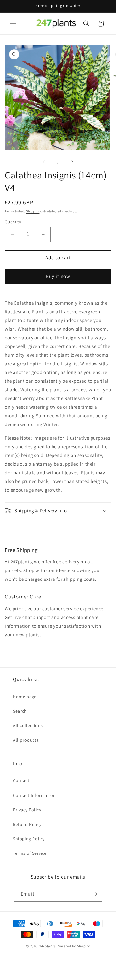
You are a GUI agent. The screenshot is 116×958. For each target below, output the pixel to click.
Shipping (33, 211)
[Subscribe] (95, 894)
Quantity (13, 221)
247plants (47, 946)
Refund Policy (27, 824)
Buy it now (58, 276)
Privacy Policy (27, 810)
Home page (24, 696)
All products (26, 740)
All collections (28, 725)
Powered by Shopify (73, 946)
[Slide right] (72, 162)
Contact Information (34, 795)
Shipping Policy (29, 839)
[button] (13, 23)
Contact (21, 780)
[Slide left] (44, 162)
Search (20, 711)
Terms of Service (30, 853)
